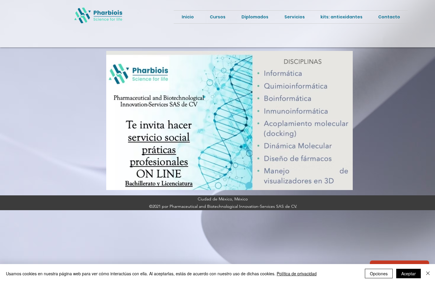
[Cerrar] (427, 273)
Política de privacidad (297, 273)
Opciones (379, 273)
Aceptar (408, 273)
